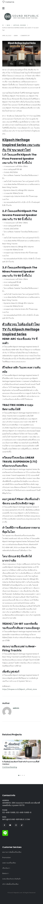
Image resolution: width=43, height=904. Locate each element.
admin (16, 35)
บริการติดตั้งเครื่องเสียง (10, 884)
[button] (19, 775)
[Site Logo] (21, 16)
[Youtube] (10, 825)
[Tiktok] (21, 825)
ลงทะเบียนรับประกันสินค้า (11, 879)
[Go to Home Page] (3, 25)
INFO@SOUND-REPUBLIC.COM (16, 819)
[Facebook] (4, 825)
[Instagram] (16, 825)
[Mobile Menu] (4, 8)
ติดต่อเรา (5, 873)
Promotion (6, 857)
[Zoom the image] (5, 831)
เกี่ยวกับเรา (6, 868)
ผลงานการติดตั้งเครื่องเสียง (11, 852)
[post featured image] (21, 749)
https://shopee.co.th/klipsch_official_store (19, 689)
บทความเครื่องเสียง (9, 863)
